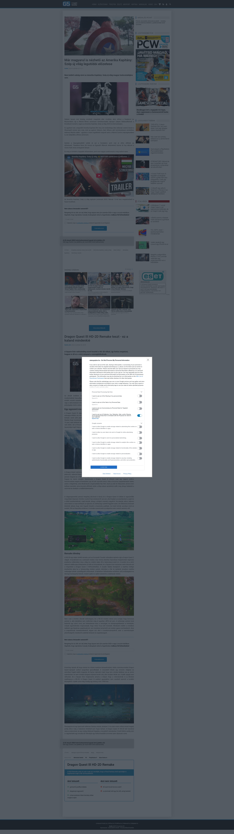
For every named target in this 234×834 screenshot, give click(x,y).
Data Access (117, 473)
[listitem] (117, 392)
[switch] (139, 396)
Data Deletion (107, 473)
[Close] (148, 360)
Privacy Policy (127, 473)
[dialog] (117, 417)
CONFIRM (103, 467)
